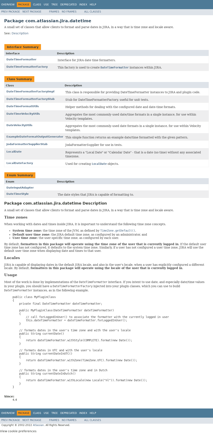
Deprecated (68, 4)
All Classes (92, 11)
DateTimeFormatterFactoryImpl (30, 91)
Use (46, 4)
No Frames (69, 11)
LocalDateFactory (19, 163)
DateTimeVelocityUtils (23, 113)
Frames (54, 11)
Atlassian (38, 425)
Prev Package (10, 11)
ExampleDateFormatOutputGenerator (34, 136)
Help (93, 4)
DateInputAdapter (20, 187)
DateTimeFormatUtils (22, 106)
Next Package (31, 11)
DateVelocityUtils (19, 125)
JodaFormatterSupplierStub (26, 144)
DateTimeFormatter (21, 59)
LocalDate (14, 151)
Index (83, 4)
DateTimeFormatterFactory (27, 66)
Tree (54, 4)
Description (20, 33)
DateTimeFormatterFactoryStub (30, 99)
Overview (8, 4)
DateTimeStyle (17, 193)
